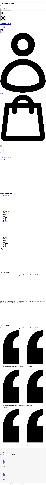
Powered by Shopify (11, 468)
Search (4, 450)
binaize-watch (5, 24)
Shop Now (2, 152)
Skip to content (3, 0)
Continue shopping (4, 9)
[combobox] (5, 11)
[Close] (0, 5)
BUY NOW (2, 159)
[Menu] (1, 146)
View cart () (2, 8)
